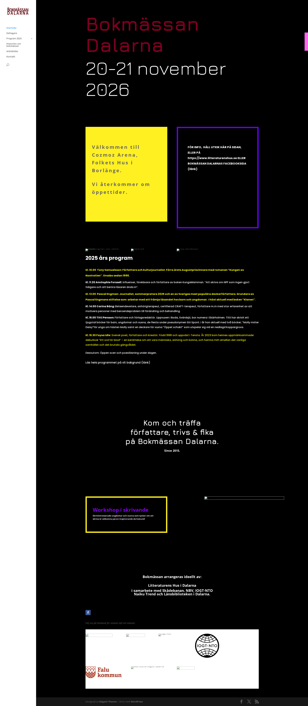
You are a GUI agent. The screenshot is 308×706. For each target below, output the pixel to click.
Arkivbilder (12, 51)
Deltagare (11, 33)
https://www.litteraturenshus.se (212, 158)
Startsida (11, 28)
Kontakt (10, 56)
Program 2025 (14, 38)
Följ (96, 612)
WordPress (137, 701)
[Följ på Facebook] (88, 612)
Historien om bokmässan (13, 45)
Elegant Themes (108, 701)
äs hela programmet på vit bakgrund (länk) (118, 362)
